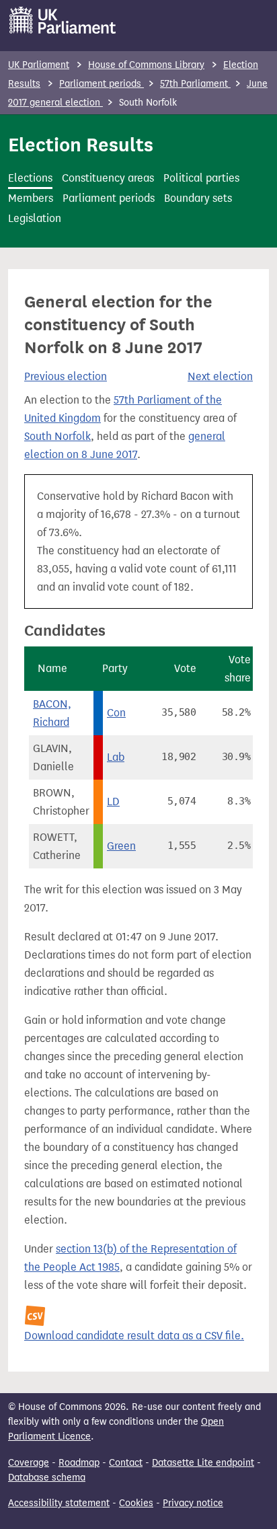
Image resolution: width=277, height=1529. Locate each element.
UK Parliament (38, 65)
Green (121, 846)
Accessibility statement (59, 1503)
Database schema (46, 1477)
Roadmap (79, 1462)
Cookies (136, 1503)
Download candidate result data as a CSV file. (134, 1335)
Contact (126, 1462)
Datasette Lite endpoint (203, 1462)
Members (30, 198)
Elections (30, 178)
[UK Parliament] (63, 20)
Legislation (34, 218)
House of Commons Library (146, 65)
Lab (115, 757)
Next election (220, 376)
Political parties (201, 178)
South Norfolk (57, 436)
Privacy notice (193, 1503)
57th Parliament (195, 83)
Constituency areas (108, 178)
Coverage (28, 1462)
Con (116, 712)
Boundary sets (198, 198)
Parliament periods (101, 83)
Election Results (80, 145)
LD (113, 801)
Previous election (65, 376)
